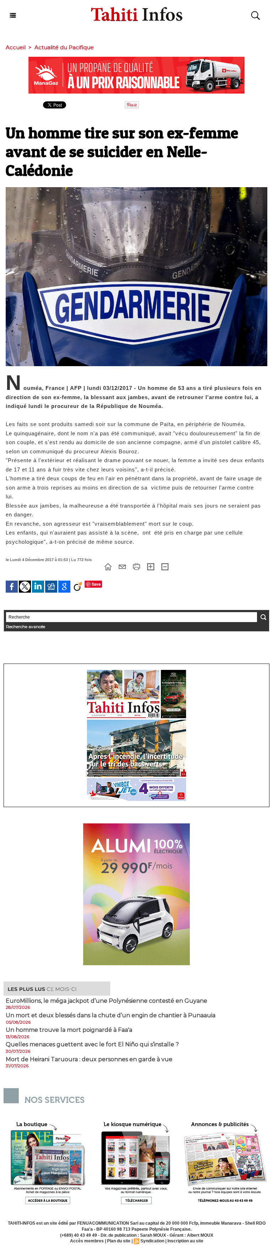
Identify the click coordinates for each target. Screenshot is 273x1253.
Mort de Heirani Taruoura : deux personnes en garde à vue (89, 1059)
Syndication (152, 1240)
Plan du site (118, 1240)
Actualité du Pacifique (64, 47)
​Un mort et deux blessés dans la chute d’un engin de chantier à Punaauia (110, 1015)
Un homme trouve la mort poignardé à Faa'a (69, 1030)
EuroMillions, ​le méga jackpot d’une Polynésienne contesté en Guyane (106, 1001)
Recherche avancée (25, 626)
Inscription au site (185, 1240)
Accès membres (87, 1240)
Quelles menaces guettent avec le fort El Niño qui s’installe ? (92, 1044)
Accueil (16, 47)
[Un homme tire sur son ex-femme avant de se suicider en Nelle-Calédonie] (136, 189)
